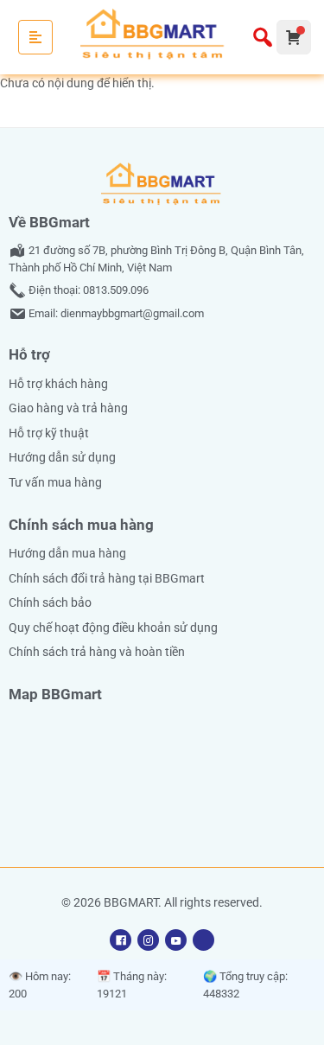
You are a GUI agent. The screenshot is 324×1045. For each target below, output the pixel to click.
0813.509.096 (116, 290)
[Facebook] (120, 940)
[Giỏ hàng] (293, 37)
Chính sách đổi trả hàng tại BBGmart (107, 578)
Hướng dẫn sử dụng (62, 457)
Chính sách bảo (50, 603)
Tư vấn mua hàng (55, 482)
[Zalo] (203, 940)
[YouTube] (176, 940)
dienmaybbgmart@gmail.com (132, 313)
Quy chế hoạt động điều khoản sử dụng (113, 628)
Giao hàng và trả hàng (68, 408)
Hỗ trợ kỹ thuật (49, 433)
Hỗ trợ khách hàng (58, 384)
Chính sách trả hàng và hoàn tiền (97, 652)
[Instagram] (148, 940)
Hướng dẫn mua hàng (67, 553)
